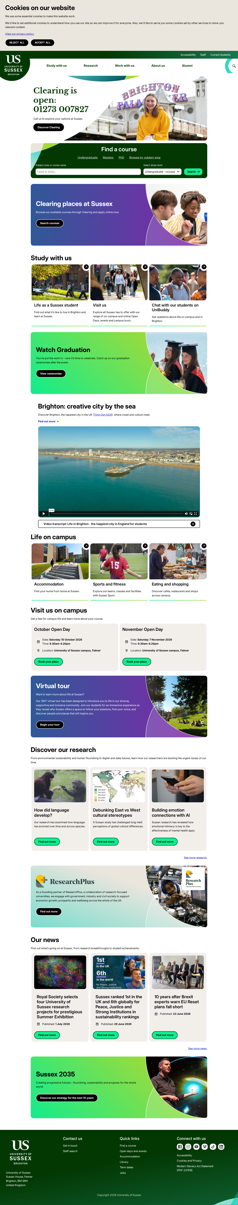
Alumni (187, 66)
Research (91, 66)
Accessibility (188, 54)
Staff (203, 54)
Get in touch (70, 1145)
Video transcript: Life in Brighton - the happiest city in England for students (95, 524)
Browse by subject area (144, 157)
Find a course (128, 1145)
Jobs (123, 1172)
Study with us (56, 66)
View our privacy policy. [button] (19, 33)
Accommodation (130, 1156)
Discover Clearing (49, 127)
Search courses (49, 223)
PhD (121, 157)
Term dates (126, 1167)
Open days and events (133, 1151)
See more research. (195, 857)
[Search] (231, 66)
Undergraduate (88, 157)
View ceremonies (51, 373)
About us (158, 66)
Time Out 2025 (103, 414)
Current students (220, 54)
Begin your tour (50, 724)
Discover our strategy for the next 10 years (67, 1097)
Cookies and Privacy (189, 1160)
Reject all (16, 42)
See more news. (197, 1048)
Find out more (46, 421)
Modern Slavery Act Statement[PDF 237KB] (195, 1168)
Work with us (125, 66)
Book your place (48, 661)
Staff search (70, 1151)
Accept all (42, 42)
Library (124, 1162)
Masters (108, 157)
